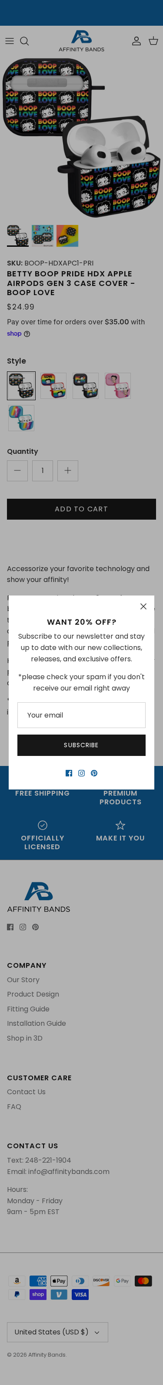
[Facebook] (69, 773)
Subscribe (81, 745)
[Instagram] (81, 773)
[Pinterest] (94, 773)
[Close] (143, 606)
